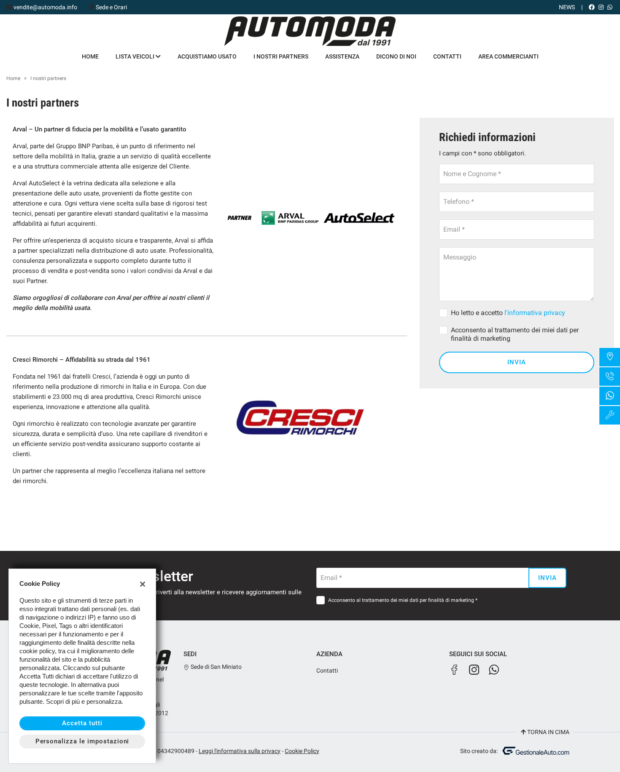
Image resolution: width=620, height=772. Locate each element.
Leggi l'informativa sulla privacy (239, 751)
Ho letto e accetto (508, 313)
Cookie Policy (302, 751)
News (567, 7)
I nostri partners (280, 56)
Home (90, 56)
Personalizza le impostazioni (82, 741)
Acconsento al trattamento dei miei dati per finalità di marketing (515, 334)
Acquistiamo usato (207, 56)
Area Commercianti (508, 56)
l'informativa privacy (534, 313)
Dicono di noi (396, 56)
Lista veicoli (136, 56)
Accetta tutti (82, 723)
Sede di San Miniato (215, 666)
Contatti (447, 56)
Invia (516, 362)
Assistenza (342, 56)
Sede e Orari (111, 7)
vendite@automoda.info (45, 7)
